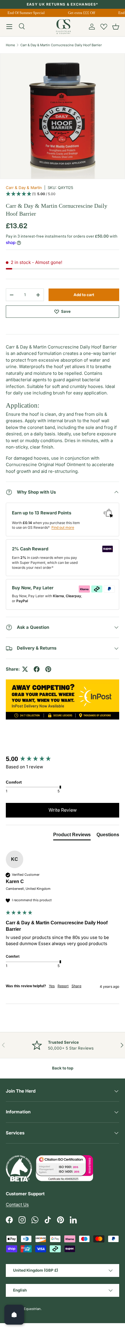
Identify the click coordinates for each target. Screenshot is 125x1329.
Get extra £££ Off (80, 13)
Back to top (62, 1068)
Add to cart (84, 294)
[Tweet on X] (25, 669)
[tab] (72, 836)
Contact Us (17, 1204)
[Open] (14, 1315)
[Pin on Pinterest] (48, 669)
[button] (115, 26)
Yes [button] (52, 986)
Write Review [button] (63, 810)
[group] (62, 759)
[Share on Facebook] (36, 669)
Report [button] (63, 986)
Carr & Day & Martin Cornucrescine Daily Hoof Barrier (61, 45)
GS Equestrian (30, 1309)
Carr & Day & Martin (24, 187)
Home (10, 45)
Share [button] (76, 986)
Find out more (62, 527)
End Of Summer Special (25, 13)
